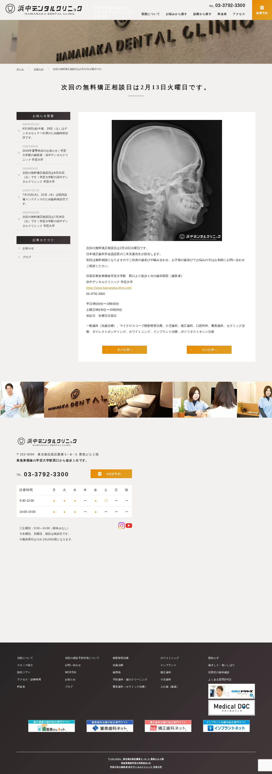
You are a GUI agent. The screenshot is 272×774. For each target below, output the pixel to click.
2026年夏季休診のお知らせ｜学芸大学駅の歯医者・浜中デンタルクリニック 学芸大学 (45, 153)
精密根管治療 (121, 657)
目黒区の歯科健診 (219, 672)
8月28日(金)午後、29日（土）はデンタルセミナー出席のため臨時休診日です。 (45, 131)
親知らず (213, 657)
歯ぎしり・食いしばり (221, 665)
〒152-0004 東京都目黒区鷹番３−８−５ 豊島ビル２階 (58, 454)
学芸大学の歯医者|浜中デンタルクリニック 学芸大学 (136, 767)
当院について (25, 657)
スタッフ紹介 (25, 665)
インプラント (168, 665)
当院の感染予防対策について (82, 657)
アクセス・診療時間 (29, 679)
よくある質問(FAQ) (219, 679)
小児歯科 (165, 679)
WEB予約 (114, 474)
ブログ (27, 257)
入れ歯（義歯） (169, 686)
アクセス (239, 14)
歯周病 (117, 672)
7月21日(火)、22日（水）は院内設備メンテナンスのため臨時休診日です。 (45, 197)
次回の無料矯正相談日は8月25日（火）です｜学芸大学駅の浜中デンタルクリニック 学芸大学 (45, 175)
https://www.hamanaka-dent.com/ (109, 287)
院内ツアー (23, 672)
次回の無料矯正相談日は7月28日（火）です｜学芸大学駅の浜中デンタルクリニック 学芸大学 (45, 219)
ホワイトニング (169, 657)
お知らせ (28, 248)
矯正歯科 (165, 672)
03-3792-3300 (227, 5)
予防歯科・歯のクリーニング (130, 679)
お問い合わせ (73, 665)
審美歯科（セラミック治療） (130, 686)
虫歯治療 (118, 665)
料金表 (222, 14)
